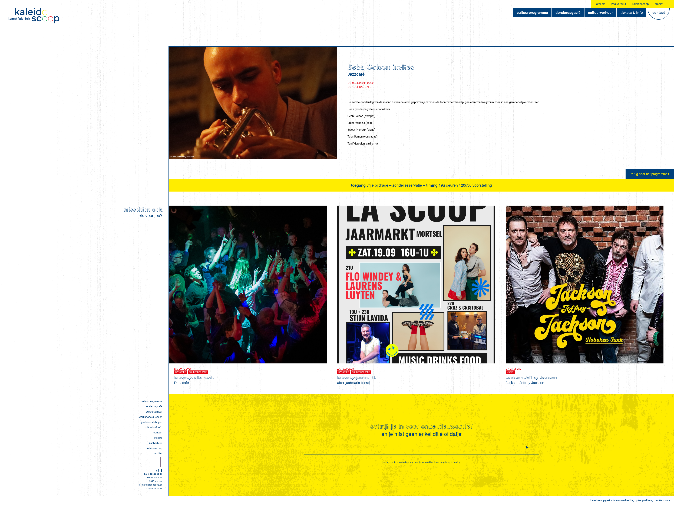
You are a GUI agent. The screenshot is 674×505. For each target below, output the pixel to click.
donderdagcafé (153, 406)
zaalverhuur (618, 4)
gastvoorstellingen (151, 422)
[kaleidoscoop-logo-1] (34, 16)
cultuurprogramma (151, 401)
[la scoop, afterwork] (248, 284)
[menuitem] (601, 4)
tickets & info (154, 427)
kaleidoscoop (640, 4)
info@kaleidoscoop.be (150, 484)
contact (157, 432)
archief (659, 4)
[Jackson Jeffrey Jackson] (584, 284)
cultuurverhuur (154, 411)
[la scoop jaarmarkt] (416, 284)
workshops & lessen (150, 417)
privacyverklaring (451, 462)
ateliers (600, 4)
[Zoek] (669, 4)
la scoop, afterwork (194, 378)
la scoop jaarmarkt (356, 378)
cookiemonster (662, 500)
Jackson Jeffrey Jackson (531, 378)
